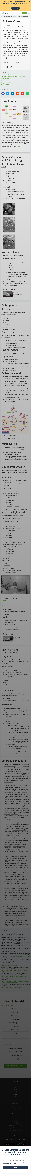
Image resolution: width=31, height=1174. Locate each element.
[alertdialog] (15, 5)
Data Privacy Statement (12, 1163)
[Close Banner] (29, 1)
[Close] (28, 1157)
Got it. (15, 1167)
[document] (15, 587)
